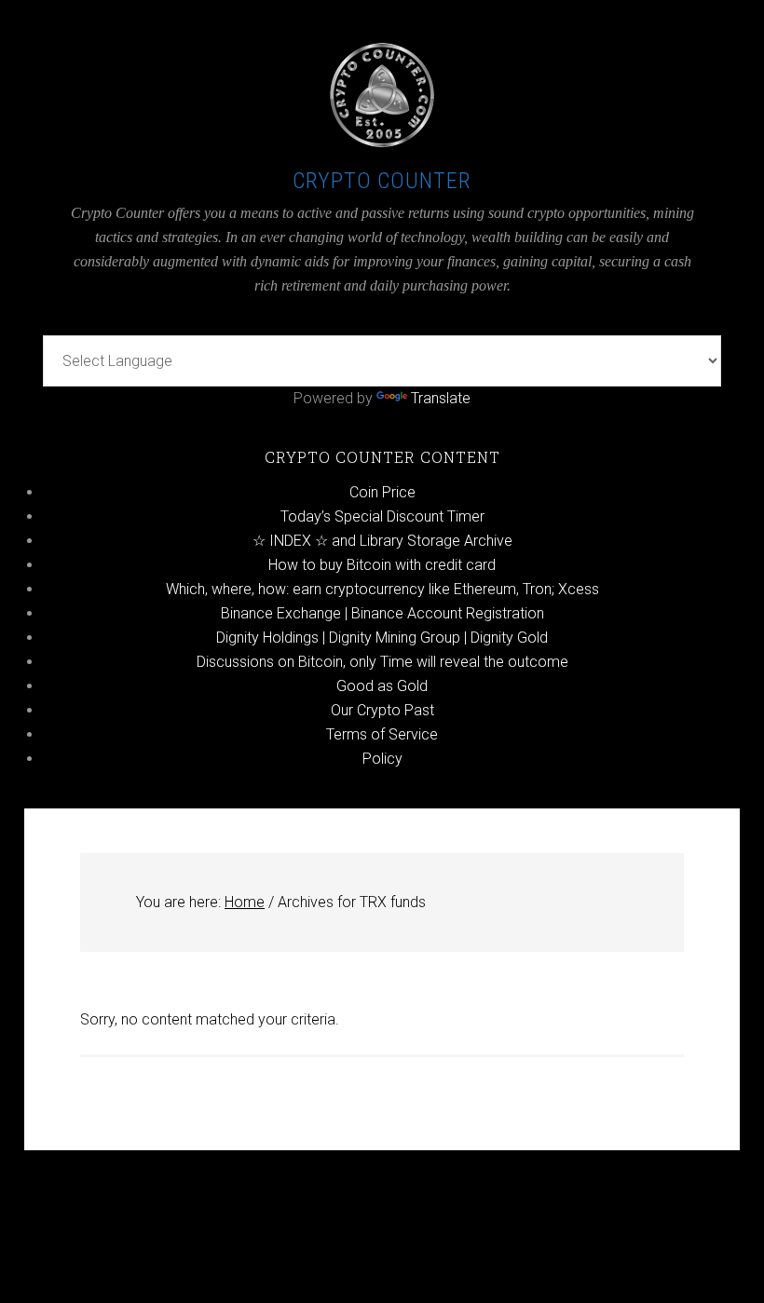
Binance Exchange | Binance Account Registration (382, 613)
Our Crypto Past (382, 710)
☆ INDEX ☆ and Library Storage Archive (382, 541)
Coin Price (382, 492)
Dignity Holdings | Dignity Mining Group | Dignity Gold (382, 637)
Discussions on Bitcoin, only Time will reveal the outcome (382, 662)
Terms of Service (382, 734)
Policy (382, 758)
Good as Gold (382, 686)
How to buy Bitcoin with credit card (382, 565)
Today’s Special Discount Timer (382, 516)
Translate (441, 398)
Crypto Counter (382, 181)
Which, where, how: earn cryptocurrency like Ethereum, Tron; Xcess (382, 589)
